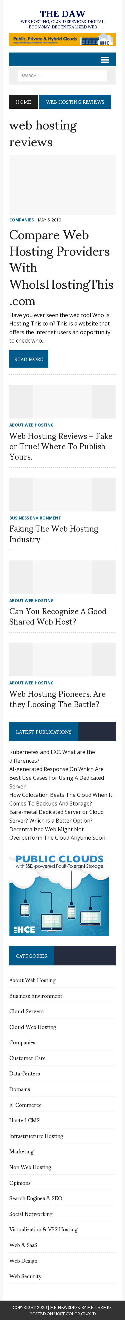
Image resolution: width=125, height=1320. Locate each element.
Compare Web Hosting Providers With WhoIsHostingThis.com (61, 266)
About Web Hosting (32, 979)
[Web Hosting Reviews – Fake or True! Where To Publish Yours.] (63, 414)
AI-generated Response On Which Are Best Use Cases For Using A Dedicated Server (56, 777)
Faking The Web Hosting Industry (53, 533)
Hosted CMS (24, 1120)
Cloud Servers (26, 1011)
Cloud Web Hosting (32, 1026)
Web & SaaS (23, 1244)
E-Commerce (25, 1104)
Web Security (25, 1276)
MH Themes (99, 1307)
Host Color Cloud (75, 1313)
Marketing (21, 1151)
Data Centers (24, 1073)
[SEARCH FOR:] (62, 74)
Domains (19, 1089)
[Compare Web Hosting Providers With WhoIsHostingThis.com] (62, 210)
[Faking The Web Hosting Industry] (63, 507)
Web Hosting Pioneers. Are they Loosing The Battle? (57, 698)
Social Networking (30, 1213)
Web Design (23, 1260)
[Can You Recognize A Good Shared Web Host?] (63, 589)
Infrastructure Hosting (36, 1135)
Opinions (20, 1182)
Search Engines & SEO (35, 1198)
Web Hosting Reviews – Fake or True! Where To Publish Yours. (60, 445)
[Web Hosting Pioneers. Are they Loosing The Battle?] (63, 672)
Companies (22, 1042)
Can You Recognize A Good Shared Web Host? (58, 616)
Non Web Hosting (30, 1166)
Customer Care (27, 1057)
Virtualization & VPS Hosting (43, 1229)
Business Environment (35, 995)
